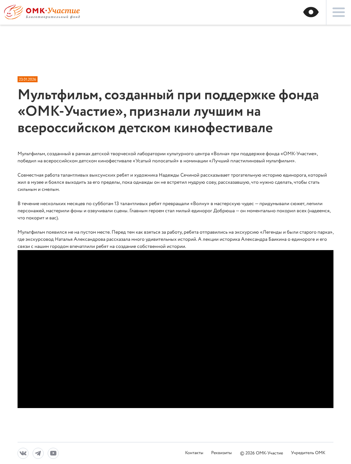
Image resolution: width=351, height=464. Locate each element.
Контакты (194, 453)
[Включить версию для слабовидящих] (312, 12)
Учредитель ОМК (308, 453)
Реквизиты (221, 453)
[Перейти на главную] (42, 18)
